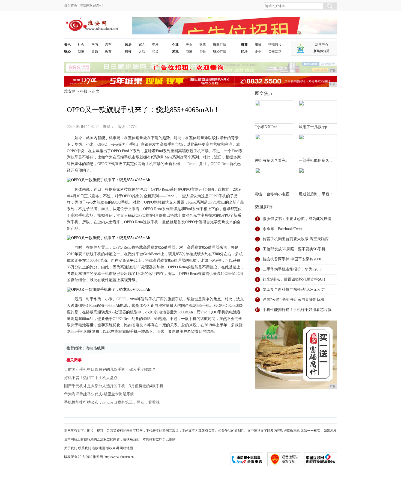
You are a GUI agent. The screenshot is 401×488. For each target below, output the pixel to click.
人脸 (142, 52)
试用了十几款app (313, 127)
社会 (81, 44)
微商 (244, 44)
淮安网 (70, 91)
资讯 (67, 44)
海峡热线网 (95, 348)
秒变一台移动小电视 (272, 194)
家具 (142, 44)
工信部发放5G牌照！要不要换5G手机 (294, 249)
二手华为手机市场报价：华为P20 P (292, 269)
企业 (175, 44)
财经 (67, 52)
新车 (81, 52)
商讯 (189, 52)
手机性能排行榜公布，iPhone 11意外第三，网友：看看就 (112, 402)
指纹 (155, 52)
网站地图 (126, 448)
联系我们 (84, 448)
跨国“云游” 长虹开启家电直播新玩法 (293, 300)
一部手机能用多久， (316, 160)
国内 (94, 44)
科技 (128, 52)
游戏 (175, 52)
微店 (202, 44)
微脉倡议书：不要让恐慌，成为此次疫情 (297, 219)
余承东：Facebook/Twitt (282, 229)
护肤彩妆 (275, 44)
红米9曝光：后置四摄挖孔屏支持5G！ (295, 279)
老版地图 (98, 448)
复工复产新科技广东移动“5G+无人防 (294, 289)
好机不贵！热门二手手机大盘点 (91, 378)
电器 (155, 44)
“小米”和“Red (266, 127)
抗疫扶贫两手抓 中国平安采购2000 (292, 259)
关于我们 (70, 448)
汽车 (108, 44)
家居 (128, 44)
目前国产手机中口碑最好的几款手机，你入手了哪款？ (110, 370)
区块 (244, 52)
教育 (108, 52)
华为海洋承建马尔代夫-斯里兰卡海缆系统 (99, 394)
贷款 (202, 52)
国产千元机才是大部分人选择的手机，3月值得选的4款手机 (113, 386)
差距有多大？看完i (271, 160)
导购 (94, 52)
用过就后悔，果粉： (316, 194)
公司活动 (275, 52)
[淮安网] (93, 21)
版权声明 (112, 448)
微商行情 (219, 44)
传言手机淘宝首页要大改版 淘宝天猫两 (296, 239)
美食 (189, 44)
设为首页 (70, 5)
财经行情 (219, 52)
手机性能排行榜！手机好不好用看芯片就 (297, 310)
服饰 (258, 44)
